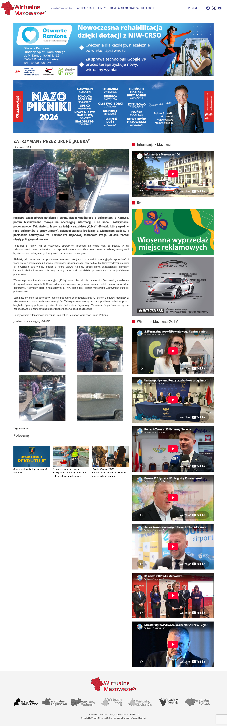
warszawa (24, 428)
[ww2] (173, 232)
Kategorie (148, 8)
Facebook (208, 8)
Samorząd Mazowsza (124, 8)
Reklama (103, 714)
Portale (193, 8)
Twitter (214, 8)
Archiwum (92, 714)
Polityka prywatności (119, 714)
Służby (101, 8)
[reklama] (173, 286)
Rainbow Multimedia (139, 718)
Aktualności (85, 8)
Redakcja (134, 714)
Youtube (220, 8)
